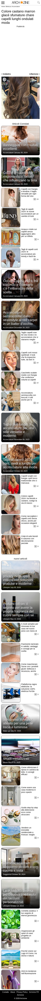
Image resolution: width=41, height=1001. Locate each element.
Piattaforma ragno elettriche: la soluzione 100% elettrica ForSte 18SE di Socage (29, 689)
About (12, 992)
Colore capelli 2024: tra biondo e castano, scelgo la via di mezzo (29, 499)
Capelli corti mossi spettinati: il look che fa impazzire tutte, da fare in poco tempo (29, 357)
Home (3, 6)
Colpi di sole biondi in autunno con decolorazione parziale (29, 539)
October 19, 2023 (20, 471)
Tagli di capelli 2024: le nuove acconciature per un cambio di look (29, 212)
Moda (5, 762)
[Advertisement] (20, 49)
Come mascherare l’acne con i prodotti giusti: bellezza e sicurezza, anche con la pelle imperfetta (29, 670)
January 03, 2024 (21, 296)
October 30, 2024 (18, 874)
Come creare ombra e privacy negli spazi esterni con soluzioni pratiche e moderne (19, 577)
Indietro (7, 74)
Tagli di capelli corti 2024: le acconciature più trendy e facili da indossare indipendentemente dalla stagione (29, 256)
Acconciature (16, 6)
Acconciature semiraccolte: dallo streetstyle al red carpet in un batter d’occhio (20, 318)
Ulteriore (33, 74)
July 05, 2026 (15, 587)
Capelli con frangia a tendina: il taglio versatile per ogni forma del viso (29, 192)
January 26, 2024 (21, 184)
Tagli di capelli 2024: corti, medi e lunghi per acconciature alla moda (20, 463)
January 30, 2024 (21, 153)
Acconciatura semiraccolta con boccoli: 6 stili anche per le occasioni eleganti (29, 397)
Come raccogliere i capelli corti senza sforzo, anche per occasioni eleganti (29, 519)
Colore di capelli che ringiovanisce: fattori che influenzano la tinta (20, 176)
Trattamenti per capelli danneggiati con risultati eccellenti (20, 145)
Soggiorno (7, 874)
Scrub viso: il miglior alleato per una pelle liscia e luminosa (18, 723)
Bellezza (8, 6)
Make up (6, 731)
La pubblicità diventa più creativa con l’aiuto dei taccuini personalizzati (19, 896)
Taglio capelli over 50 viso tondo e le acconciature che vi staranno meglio (29, 336)
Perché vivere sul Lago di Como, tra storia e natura (29, 953)
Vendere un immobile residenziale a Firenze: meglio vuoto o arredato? (29, 832)
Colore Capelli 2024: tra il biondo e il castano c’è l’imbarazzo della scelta (20, 286)
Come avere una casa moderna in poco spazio (28, 789)
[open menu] (2, 2)
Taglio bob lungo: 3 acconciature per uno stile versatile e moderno (18, 429)
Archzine (20, 995)
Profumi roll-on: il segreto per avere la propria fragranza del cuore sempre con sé (18, 609)
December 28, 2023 (21, 328)
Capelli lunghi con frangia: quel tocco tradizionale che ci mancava (29, 479)
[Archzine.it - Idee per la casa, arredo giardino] (20, 2)
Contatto (5, 992)
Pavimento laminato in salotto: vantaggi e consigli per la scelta (29, 647)
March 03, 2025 (14, 762)
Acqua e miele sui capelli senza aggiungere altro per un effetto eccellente (29, 234)
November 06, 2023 (21, 439)
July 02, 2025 (16, 731)
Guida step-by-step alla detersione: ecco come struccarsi (29, 811)
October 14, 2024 (17, 906)
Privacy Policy (22, 992)
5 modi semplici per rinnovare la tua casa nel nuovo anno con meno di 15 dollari (29, 628)
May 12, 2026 (15, 619)
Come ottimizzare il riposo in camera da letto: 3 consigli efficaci (29, 771)
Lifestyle (6, 587)
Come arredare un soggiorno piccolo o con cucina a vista (20, 866)
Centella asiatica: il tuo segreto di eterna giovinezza (29, 913)
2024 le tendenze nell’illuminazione (28, 972)
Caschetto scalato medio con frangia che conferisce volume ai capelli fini (29, 377)
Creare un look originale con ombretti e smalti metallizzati (20, 754)
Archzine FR (34, 992)
